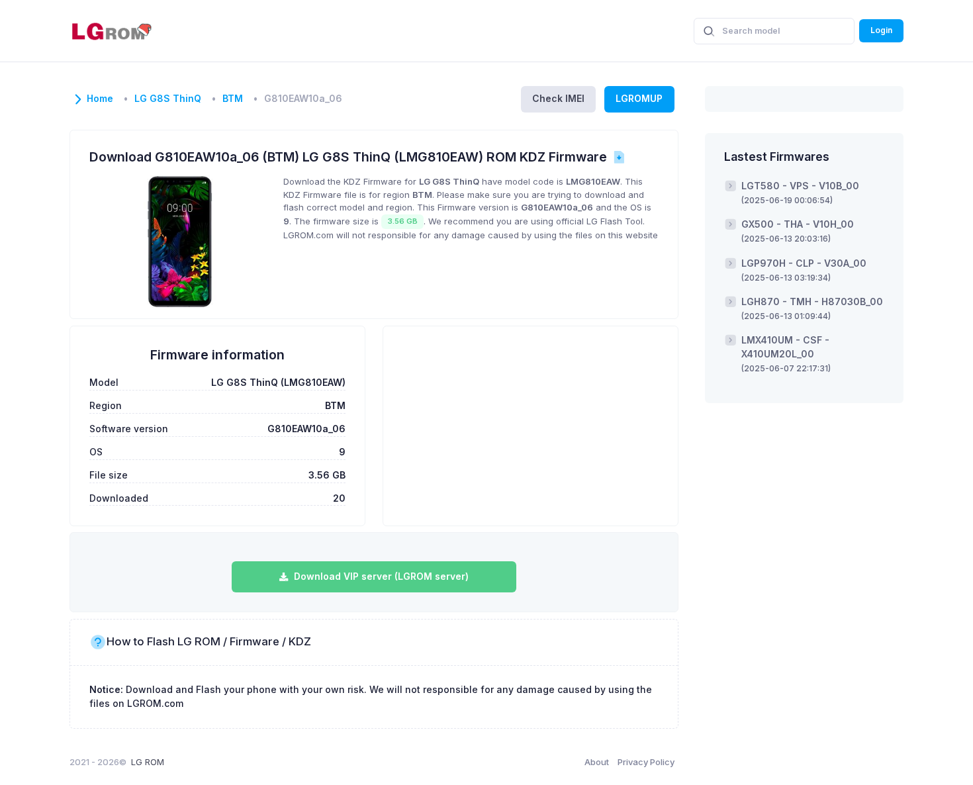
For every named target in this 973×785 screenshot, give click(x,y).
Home (100, 98)
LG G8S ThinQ (167, 98)
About (596, 762)
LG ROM (147, 762)
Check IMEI (558, 98)
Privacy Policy (646, 762)
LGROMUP (639, 98)
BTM (232, 98)
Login (881, 30)
